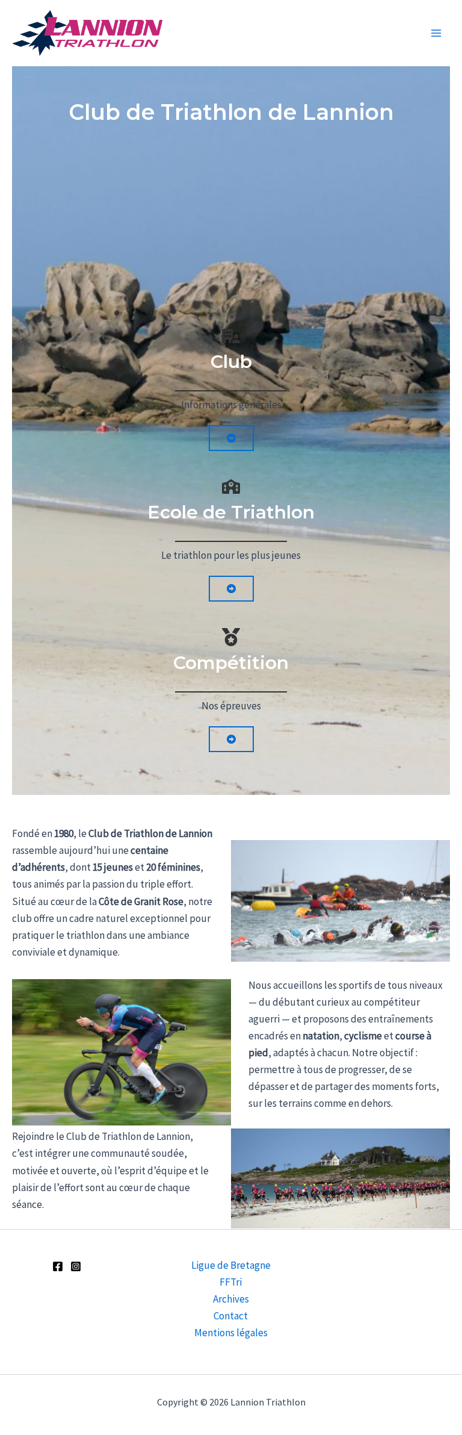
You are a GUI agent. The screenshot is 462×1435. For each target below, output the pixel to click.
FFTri (231, 1282)
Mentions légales (231, 1332)
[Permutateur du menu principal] (437, 33)
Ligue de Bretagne (231, 1265)
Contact (231, 1315)
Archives (231, 1299)
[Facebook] (57, 1266)
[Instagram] (75, 1266)
